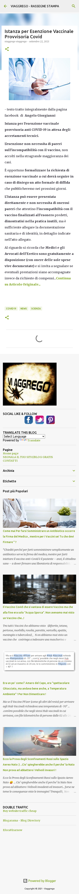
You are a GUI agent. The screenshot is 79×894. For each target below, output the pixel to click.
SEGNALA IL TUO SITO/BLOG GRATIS (28, 457)
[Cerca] (73, 6)
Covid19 (11, 308)
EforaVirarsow (12, 830)
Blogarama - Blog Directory (21, 820)
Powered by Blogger (42, 881)
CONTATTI (10, 460)
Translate (33, 440)
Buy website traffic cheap (19, 811)
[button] (7, 49)
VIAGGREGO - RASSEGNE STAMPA (35, 6)
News (24, 308)
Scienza (36, 308)
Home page (10, 453)
